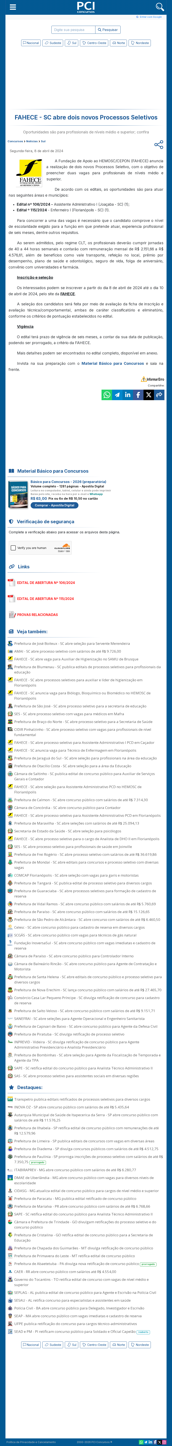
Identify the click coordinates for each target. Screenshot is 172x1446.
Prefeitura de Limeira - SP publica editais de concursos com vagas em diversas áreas (84, 1141)
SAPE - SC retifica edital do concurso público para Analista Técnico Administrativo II (83, 1068)
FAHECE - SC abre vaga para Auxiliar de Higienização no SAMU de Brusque (76, 659)
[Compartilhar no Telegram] (117, 395)
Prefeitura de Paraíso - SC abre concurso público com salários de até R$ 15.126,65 (82, 911)
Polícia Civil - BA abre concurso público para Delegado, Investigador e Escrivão (79, 1308)
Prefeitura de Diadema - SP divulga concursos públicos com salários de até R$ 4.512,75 (86, 1148)
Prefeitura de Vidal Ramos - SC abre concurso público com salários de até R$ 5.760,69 (85, 903)
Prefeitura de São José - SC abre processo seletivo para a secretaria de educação (80, 706)
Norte (120, 43)
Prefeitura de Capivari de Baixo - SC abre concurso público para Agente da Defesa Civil (86, 1026)
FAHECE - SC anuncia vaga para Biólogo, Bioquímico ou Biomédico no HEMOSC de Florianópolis (82, 696)
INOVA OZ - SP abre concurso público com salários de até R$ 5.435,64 (71, 1107)
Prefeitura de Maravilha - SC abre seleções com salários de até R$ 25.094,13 (76, 823)
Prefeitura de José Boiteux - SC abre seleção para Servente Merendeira (72, 643)
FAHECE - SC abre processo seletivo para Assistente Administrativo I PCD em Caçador (84, 742)
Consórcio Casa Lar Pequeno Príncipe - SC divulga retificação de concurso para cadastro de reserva (87, 1000)
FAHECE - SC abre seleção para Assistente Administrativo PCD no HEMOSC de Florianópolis (78, 789)
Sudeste (55, 43)
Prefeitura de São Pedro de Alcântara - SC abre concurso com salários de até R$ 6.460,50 (87, 919)
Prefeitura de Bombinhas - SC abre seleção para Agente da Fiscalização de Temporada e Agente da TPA (87, 1058)
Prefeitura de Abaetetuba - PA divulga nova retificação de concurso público (84, 1263)
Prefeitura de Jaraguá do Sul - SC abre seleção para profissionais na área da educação (85, 758)
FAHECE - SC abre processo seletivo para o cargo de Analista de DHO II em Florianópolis (86, 838)
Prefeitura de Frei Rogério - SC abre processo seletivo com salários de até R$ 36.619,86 (85, 854)
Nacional (32, 43)
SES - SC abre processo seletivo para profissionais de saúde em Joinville (73, 846)
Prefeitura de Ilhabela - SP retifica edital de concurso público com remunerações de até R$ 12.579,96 (86, 1130)
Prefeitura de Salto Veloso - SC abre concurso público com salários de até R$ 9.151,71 (84, 1010)
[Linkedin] (150, 1442)
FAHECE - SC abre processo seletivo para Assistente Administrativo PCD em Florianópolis (87, 815)
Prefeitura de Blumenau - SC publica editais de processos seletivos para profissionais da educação (87, 669)
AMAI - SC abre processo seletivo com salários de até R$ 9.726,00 (67, 651)
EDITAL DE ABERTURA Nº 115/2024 (45, 599)
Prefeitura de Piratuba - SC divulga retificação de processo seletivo (69, 1034)
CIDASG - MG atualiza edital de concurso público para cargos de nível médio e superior (86, 1190)
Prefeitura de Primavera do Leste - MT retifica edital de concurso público (74, 1255)
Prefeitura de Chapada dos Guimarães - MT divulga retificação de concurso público (83, 1248)
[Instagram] (164, 1442)
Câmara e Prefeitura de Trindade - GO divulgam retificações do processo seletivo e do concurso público (85, 1224)
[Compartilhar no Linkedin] (127, 395)
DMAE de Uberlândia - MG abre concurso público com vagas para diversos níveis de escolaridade (84, 1180)
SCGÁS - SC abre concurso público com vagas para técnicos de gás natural (75, 935)
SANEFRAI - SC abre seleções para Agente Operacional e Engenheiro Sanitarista (79, 1018)
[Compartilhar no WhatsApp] (107, 395)
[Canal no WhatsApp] (141, 1442)
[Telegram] (145, 1442)
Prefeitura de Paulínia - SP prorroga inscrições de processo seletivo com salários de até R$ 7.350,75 (88, 1159)
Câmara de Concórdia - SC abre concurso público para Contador (67, 807)
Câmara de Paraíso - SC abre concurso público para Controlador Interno (74, 956)
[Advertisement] (51, 78)
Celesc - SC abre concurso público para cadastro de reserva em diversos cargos (79, 927)
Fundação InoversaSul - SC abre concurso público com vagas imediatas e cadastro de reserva (84, 945)
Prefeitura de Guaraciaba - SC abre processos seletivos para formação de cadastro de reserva (85, 893)
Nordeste (142, 43)
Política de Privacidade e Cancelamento (31, 1442)
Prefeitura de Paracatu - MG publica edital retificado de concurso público (75, 1198)
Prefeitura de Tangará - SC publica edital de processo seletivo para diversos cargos (83, 883)
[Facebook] (155, 1442)
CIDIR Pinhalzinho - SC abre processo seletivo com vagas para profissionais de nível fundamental (82, 732)
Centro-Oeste (96, 43)
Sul (73, 43)
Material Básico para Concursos (113, 363)
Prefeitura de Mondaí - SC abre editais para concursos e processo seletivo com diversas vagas (86, 865)
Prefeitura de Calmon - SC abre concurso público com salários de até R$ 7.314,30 (81, 799)
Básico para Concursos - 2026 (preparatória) (68, 482)
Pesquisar (109, 30)
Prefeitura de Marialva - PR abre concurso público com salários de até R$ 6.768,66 (82, 1206)
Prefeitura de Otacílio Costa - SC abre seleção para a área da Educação (72, 765)
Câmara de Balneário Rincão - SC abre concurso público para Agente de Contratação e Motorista (85, 966)
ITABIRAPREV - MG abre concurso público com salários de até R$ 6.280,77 (75, 1169)
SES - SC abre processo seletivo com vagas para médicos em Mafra (69, 713)
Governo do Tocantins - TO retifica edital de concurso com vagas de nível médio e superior (81, 1282)
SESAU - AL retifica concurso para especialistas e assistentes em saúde (72, 1300)
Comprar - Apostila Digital (54, 505)
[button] (13, 7)
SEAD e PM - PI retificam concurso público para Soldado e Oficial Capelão (81, 1331)
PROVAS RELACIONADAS (37, 615)
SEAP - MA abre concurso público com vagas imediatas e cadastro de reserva (78, 1315)
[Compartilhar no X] (148, 395)
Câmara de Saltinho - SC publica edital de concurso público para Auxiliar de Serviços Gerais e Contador (84, 776)
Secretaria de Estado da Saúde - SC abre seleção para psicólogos (67, 831)
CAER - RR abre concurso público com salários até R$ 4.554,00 (65, 1271)
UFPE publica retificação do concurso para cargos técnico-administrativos (75, 1323)
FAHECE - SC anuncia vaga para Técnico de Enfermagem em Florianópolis (75, 750)
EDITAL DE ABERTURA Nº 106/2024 (46, 583)
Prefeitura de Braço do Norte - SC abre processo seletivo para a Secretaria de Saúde (83, 721)
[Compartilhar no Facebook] (138, 395)
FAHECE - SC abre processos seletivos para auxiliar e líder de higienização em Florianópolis (78, 682)
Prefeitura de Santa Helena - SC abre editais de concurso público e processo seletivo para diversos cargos (88, 979)
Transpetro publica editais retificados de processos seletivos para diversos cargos (82, 1099)
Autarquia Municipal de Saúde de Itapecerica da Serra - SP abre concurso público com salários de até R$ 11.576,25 (86, 1117)
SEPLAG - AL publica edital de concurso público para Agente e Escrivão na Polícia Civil (85, 1292)
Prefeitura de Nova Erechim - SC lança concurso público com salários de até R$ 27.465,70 (88, 989)
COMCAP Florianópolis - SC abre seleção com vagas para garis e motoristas (76, 875)
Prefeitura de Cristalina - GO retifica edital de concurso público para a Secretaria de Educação (83, 1238)
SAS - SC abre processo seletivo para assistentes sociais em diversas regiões (76, 1075)
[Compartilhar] (159, 395)
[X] (159, 1442)
